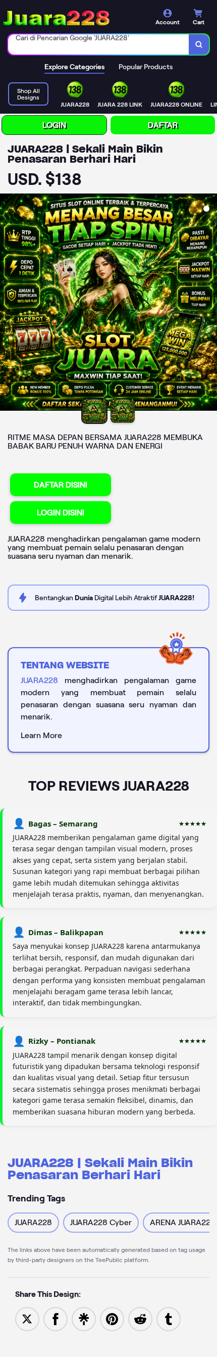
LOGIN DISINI (60, 512)
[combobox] (98, 44)
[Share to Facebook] (55, 1318)
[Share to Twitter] (27, 1318)
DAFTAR (163, 125)
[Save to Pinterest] (112, 1318)
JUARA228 (39, 680)
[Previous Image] (8, 304)
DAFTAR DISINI (60, 484)
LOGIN (54, 125)
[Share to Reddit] (140, 1318)
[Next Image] (209, 304)
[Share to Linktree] (84, 1318)
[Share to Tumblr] (168, 1318)
